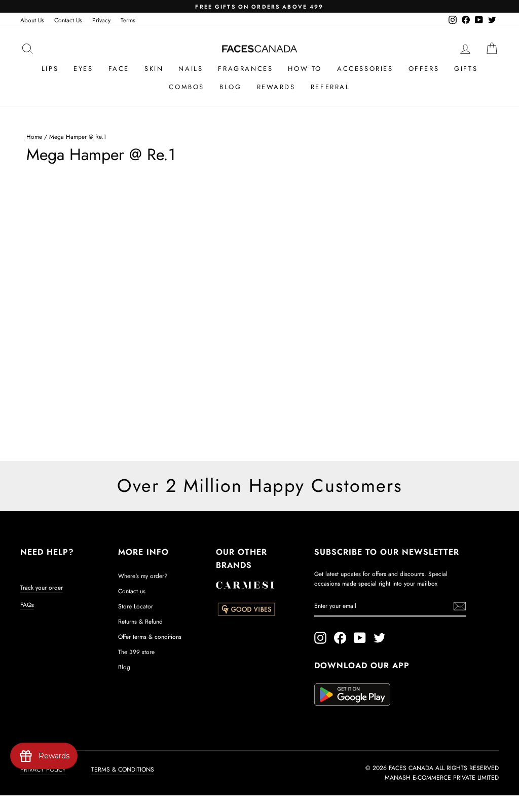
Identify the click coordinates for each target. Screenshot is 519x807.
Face (118, 68)
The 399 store (136, 651)
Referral (330, 87)
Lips (50, 68)
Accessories (365, 68)
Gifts (465, 68)
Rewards (276, 87)
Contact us (131, 591)
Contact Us (68, 20)
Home (34, 136)
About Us (32, 20)
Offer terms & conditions (149, 636)
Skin (153, 68)
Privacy (101, 20)
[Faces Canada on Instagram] (320, 638)
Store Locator (135, 606)
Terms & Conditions (122, 769)
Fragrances (245, 68)
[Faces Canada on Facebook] (340, 638)
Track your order (41, 587)
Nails (190, 68)
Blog (230, 87)
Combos (186, 87)
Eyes (83, 68)
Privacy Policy (43, 769)
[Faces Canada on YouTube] (360, 638)
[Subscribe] (459, 606)
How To (305, 68)
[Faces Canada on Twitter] (380, 638)
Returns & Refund (140, 621)
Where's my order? (143, 575)
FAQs (27, 604)
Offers (424, 68)
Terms (128, 20)
